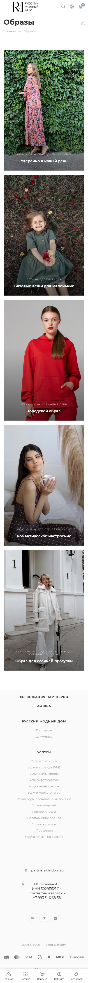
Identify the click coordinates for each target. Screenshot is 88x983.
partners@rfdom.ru (47, 870)
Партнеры (44, 730)
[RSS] (83, 23)
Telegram (44, 918)
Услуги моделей (44, 805)
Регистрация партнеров (44, 697)
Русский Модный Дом (44, 721)
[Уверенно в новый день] (44, 110)
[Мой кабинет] (72, 7)
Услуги (44, 752)
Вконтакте (32, 918)
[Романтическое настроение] (44, 485)
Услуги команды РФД (44, 767)
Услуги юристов (44, 824)
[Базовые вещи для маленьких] (44, 235)
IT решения (44, 830)
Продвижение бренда (44, 818)
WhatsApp (55, 918)
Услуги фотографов (44, 780)
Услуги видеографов (44, 786)
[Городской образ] (44, 360)
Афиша (44, 706)
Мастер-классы (44, 811)
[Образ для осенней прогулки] (44, 610)
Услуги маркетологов (44, 792)
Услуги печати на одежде (44, 836)
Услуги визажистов (44, 773)
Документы (44, 736)
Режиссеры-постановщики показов (44, 799)
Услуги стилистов (44, 761)
